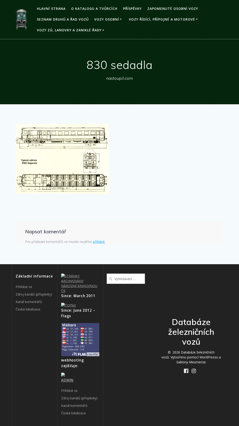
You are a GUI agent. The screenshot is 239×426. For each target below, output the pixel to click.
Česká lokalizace (28, 309)
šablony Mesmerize (191, 362)
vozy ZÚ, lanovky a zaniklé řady (69, 30)
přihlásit (99, 241)
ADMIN (67, 380)
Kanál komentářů (29, 302)
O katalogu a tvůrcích (94, 8)
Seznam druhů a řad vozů (63, 19)
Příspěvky (132, 8)
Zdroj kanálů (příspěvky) (34, 294)
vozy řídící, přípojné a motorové (162, 19)
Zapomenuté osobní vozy (172, 8)
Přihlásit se (24, 287)
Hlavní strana (51, 8)
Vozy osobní (106, 19)
